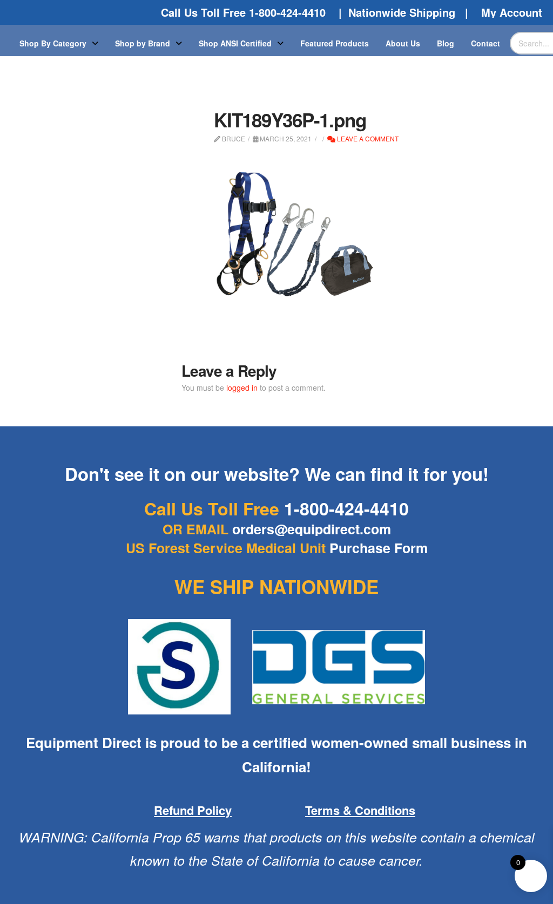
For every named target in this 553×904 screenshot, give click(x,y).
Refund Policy (193, 810)
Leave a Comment (367, 138)
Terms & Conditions (360, 810)
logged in (242, 387)
